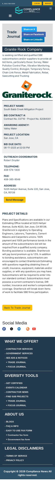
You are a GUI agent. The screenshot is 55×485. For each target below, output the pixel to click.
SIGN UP (48, 3)
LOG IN (37, 3)
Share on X (29, 29)
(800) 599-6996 (9, 3)
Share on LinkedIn (33, 39)
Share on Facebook (34, 34)
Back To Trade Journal (17, 307)
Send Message (15, 199)
